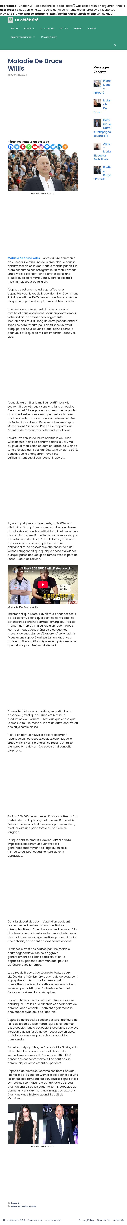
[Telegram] (53, 147)
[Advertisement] (43, 110)
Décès (77, 28)
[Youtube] (35, 147)
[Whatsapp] (29, 147)
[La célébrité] (10, 20)
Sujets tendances (21, 37)
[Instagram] (41, 147)
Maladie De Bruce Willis (24, 258)
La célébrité (27, 20)
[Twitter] (17, 147)
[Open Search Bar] (115, 45)
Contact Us (47, 28)
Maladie (15, 1203)
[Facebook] (10, 147)
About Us (29, 28)
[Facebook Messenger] (47, 147)
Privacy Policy (49, 37)
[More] (65, 147)
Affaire (64, 28)
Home (14, 28)
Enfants (92, 28)
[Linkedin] (59, 147)
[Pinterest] (23, 147)
